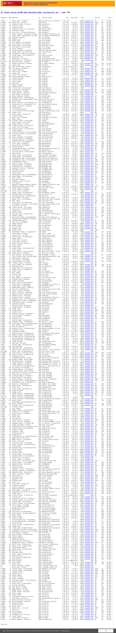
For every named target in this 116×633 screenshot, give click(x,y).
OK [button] (106, 630)
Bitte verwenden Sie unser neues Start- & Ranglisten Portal (40, 2)
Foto (92, 21)
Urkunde (87, 21)
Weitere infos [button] (65, 630)
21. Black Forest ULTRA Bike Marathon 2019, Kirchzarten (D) (30, 13)
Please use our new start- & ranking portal (36, 4)
